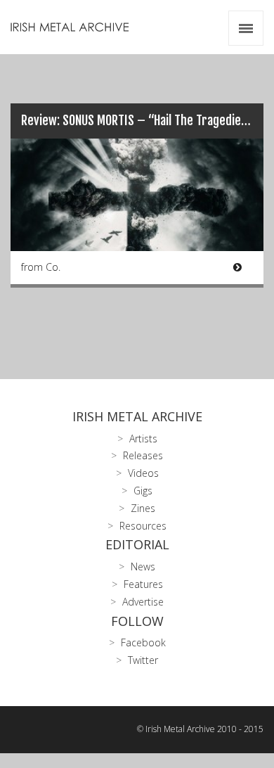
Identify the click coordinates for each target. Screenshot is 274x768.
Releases (143, 455)
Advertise (143, 601)
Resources (143, 525)
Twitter (143, 660)
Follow (137, 621)
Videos (143, 473)
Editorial (137, 544)
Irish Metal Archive (137, 416)
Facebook (143, 642)
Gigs (142, 490)
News (143, 566)
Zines (143, 508)
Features (143, 584)
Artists (143, 438)
